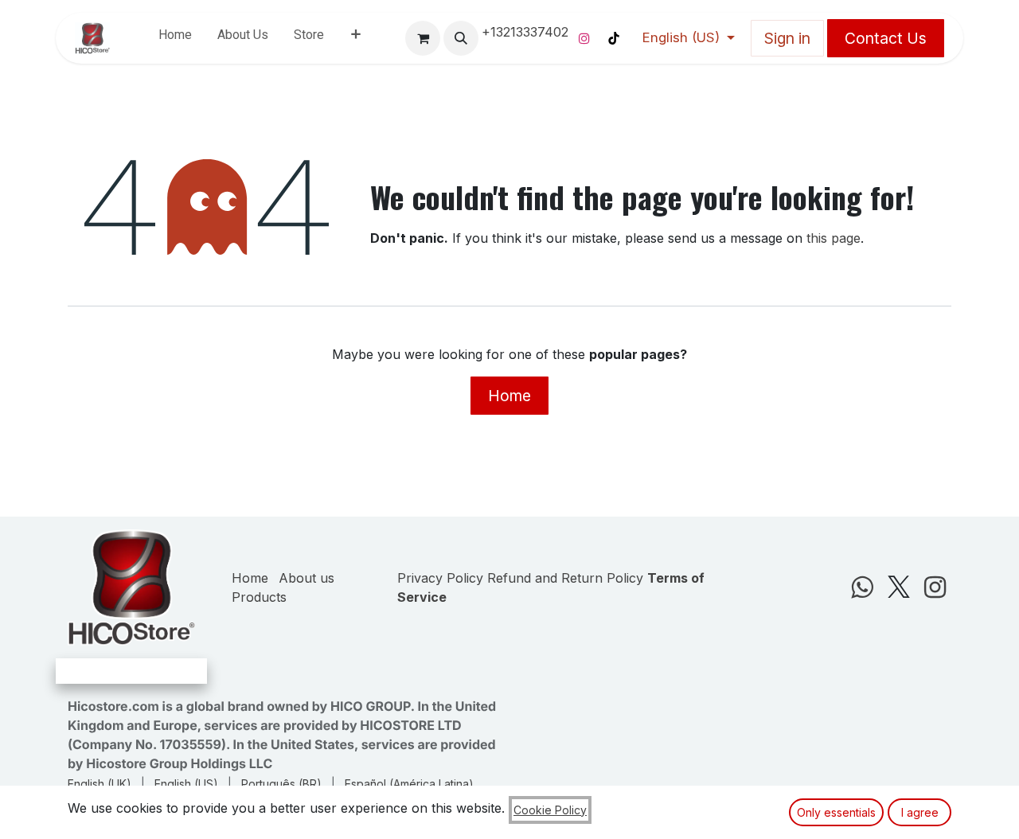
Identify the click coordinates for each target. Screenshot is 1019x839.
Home (509, 395)
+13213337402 (525, 32)
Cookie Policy (550, 810)
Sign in (787, 38)
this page (833, 238)
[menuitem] (175, 38)
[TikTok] (614, 38)
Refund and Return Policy (565, 578)
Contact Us (886, 38)
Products (259, 597)
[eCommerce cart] (422, 38)
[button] (460, 38)
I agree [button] (920, 812)
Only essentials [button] (836, 812)
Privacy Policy (440, 578)
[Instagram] (584, 38)
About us (306, 578)
